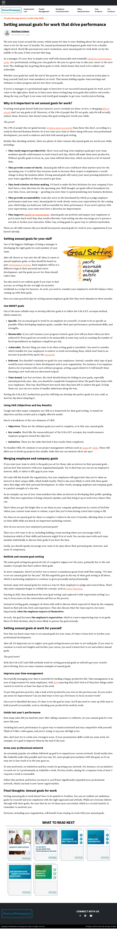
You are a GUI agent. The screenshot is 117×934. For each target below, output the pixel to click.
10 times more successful (59, 128)
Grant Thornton (74, 588)
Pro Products (111, 10)
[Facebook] (80, 916)
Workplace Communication (62, 10)
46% (56, 682)
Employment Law (29, 10)
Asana (85, 447)
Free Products (98, 10)
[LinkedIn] (85, 916)
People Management (44, 10)
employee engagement (36, 214)
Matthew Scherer (20, 31)
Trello (95, 447)
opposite (48, 354)
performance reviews (20, 265)
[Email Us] (91, 916)
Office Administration (83, 10)
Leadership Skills (35, 18)
